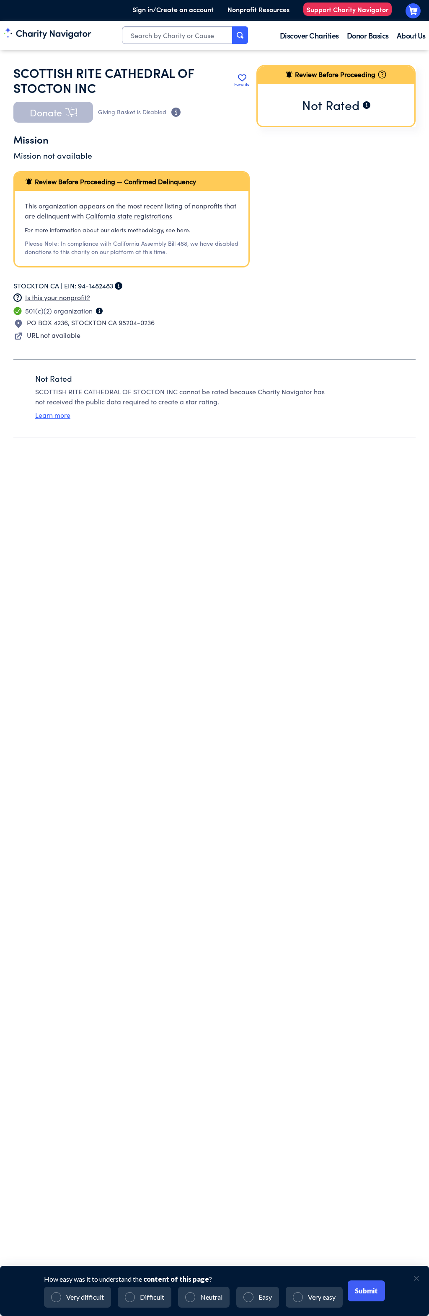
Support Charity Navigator (347, 9)
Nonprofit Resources (258, 9)
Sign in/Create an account (173, 9)
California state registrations (128, 215)
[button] (53, 112)
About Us (411, 35)
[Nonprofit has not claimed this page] (17, 297)
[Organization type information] (99, 311)
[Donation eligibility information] (176, 112)
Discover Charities (309, 35)
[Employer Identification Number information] (118, 286)
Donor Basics (368, 35)
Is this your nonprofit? (57, 297)
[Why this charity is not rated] (366, 105)
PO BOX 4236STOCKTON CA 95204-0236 (91, 322)
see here (177, 230)
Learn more (52, 415)
